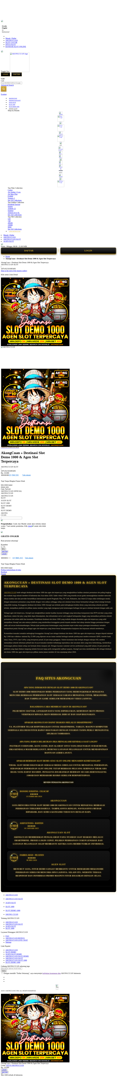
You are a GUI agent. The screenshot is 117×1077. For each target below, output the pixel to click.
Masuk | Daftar (10, 38)
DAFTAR (28, 250)
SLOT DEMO (10, 952)
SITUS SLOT (10, 44)
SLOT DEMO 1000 (12, 910)
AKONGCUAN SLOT (12, 239)
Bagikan (4, 572)
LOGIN (88, 250)
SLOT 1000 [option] (5, 503)
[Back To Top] (2, 1073)
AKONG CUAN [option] (4, 514)
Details (3, 574)
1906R (10, 225)
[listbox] (23, 504)
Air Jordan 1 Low (14, 192)
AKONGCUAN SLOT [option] (7, 497)
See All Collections (15, 200)
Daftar (16, 74)
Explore (4, 94)
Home (7, 257)
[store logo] (19, 71)
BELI (3, 549)
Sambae (10, 211)
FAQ (7, 936)
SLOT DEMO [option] (6, 510)
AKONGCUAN (11, 40)
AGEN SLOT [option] (6, 500)
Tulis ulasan (26, 475)
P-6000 (10, 196)
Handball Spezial (14, 204)
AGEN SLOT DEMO (13, 954)
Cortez (10, 190)
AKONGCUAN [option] (7, 493)
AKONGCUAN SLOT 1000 (16, 960)
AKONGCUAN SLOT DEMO (17, 956)
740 (9, 221)
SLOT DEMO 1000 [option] (6, 507)
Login (5, 74)
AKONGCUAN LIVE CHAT (16, 940)
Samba (10, 206)
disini (30, 526)
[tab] (58, 94)
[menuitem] (13, 98)
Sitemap (8, 942)
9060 (9, 227)
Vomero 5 (11, 198)
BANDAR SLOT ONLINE (15, 47)
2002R (10, 223)
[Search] (3, 89)
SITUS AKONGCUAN (15, 1065)
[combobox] (11, 83)
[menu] (58, 164)
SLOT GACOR (11, 42)
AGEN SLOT (8, 241)
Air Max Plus (12, 194)
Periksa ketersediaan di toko (11, 570)
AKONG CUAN (11, 914)
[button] (6, 373)
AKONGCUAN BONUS (15, 938)
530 (9, 219)
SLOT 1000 (9, 907)
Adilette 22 (12, 209)
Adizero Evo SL (14, 213)
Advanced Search (7, 85)
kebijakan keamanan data (52, 973)
